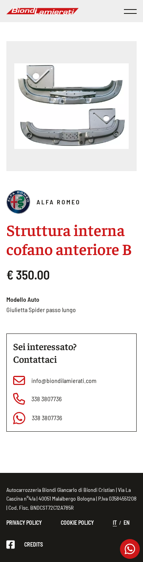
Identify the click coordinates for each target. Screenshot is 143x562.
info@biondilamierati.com (64, 380)
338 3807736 (46, 398)
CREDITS (33, 544)
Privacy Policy (24, 522)
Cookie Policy (77, 522)
